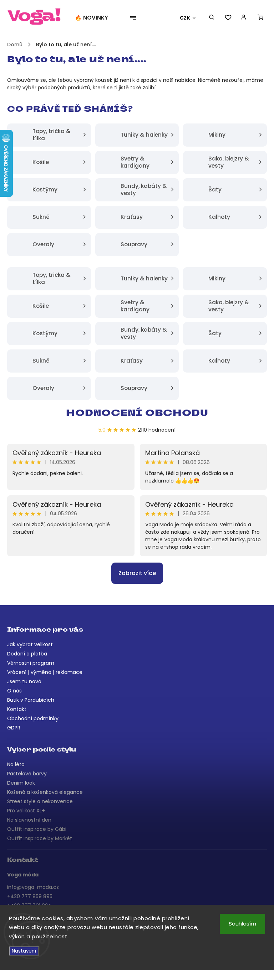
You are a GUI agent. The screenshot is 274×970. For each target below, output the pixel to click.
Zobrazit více (137, 573)
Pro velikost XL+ (26, 810)
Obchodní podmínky (33, 718)
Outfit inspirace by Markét (39, 838)
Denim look (21, 782)
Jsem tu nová (24, 681)
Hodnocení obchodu (137, 413)
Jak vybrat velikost (30, 644)
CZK (185, 18)
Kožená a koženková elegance (45, 792)
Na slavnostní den (29, 819)
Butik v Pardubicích (30, 699)
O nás (14, 690)
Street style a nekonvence (40, 801)
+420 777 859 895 (29, 896)
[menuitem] (95, 18)
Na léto (16, 764)
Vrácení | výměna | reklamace (44, 672)
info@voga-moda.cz (33, 887)
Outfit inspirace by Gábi (36, 829)
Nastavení (24, 951)
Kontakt (16, 709)
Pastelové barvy (27, 773)
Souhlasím (242, 923)
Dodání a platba (27, 653)
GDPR (13, 727)
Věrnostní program (30, 662)
